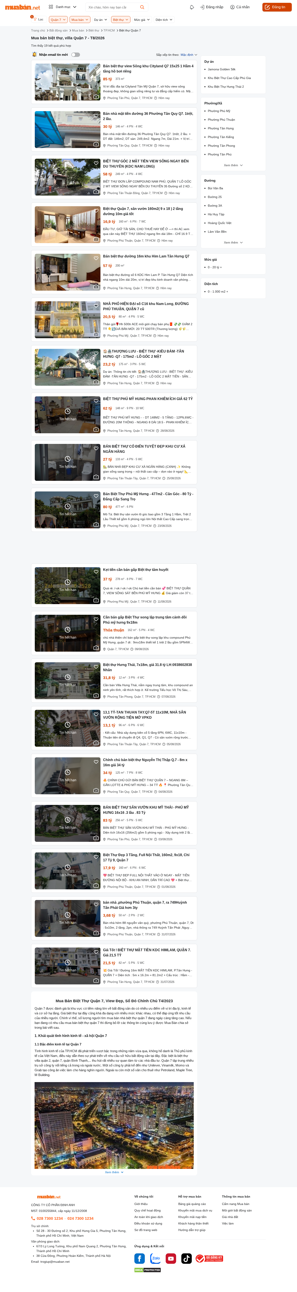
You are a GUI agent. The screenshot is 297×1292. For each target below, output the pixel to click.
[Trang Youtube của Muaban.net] (171, 1259)
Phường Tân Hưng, (119, 288)
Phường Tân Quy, (118, 145)
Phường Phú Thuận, (120, 240)
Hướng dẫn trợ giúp (191, 1230)
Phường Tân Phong (221, 145)
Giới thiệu (141, 1204)
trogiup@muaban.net (55, 1261)
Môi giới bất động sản (237, 1210)
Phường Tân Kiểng (221, 137)
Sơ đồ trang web (145, 1230)
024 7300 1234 (80, 1218)
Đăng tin (278, 7)
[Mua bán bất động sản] (22, 7)
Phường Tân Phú (220, 154)
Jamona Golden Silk (221, 69)
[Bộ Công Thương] (209, 1263)
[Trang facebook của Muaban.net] (139, 1259)
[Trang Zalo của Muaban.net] (155, 1259)
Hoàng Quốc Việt (219, 223)
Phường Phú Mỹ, (118, 335)
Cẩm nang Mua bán (235, 1204)
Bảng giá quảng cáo (192, 1204)
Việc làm (228, 1223)
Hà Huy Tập (216, 214)
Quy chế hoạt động (147, 1210)
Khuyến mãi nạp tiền (192, 1217)
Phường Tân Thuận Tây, (122, 478)
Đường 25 (215, 197)
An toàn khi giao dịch (148, 1217)
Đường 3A (215, 205)
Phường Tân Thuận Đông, (123, 193)
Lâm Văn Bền (217, 231)
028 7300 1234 (50, 1218)
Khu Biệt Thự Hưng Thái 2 (226, 86)
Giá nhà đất (230, 1217)
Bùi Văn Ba (215, 188)
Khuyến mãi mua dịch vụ (195, 1210)
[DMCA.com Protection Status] (147, 1271)
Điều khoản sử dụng (148, 1223)
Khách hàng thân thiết (193, 1223)
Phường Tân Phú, (118, 98)
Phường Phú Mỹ (219, 111)
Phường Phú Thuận (221, 119)
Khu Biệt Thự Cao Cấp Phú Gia (229, 78)
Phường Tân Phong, (120, 696)
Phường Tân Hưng (221, 128)
